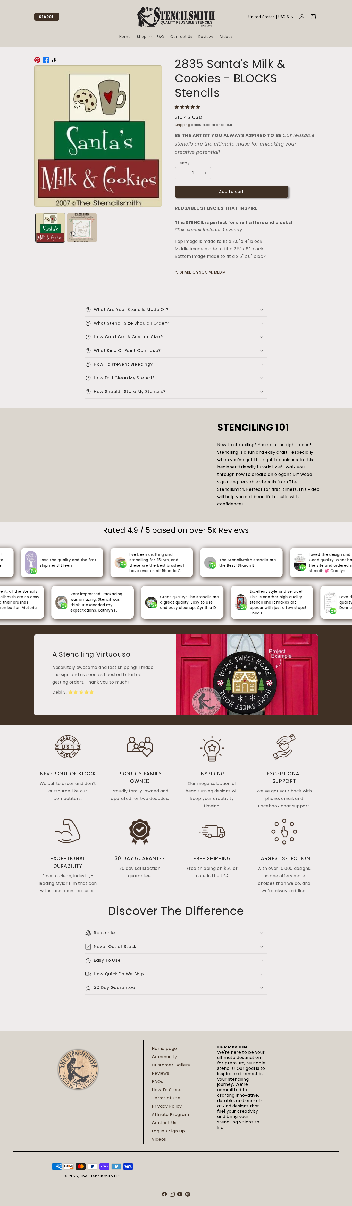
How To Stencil (167, 1090)
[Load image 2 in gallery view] (81, 227)
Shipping (182, 125)
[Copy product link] (54, 61)
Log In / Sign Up (168, 1131)
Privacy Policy (167, 1106)
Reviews (160, 1073)
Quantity (182, 162)
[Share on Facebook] (46, 61)
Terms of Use (166, 1098)
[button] (46, 17)
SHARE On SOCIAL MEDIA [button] (202, 272)
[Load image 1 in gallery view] (50, 227)
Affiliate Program (170, 1114)
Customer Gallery (171, 1065)
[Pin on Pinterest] (37, 61)
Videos (159, 1139)
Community (164, 1057)
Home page (164, 1048)
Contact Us (164, 1123)
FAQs (157, 1081)
